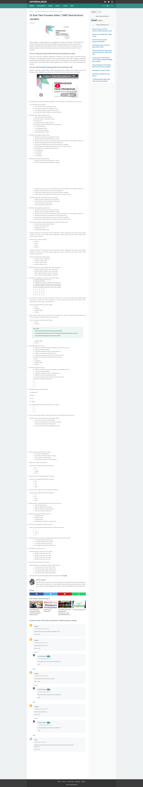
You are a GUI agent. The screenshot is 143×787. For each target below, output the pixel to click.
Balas (35, 634)
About (59, 781)
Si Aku (35, 739)
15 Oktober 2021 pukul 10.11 (44, 691)
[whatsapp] (79, 593)
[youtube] (108, 1)
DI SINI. (65, 575)
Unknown (36, 626)
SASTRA (57, 5)
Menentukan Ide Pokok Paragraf (101, 70)
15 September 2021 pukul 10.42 (41, 628)
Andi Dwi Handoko (42, 656)
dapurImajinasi (38, 2)
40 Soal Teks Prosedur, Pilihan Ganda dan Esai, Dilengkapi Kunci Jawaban (55, 53)
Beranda (31, 5)
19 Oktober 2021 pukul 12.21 (41, 709)
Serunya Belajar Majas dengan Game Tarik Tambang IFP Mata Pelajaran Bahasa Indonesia (56, 333)
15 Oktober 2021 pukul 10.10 (44, 658)
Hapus (38, 634)
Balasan (36, 652)
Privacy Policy (70, 781)
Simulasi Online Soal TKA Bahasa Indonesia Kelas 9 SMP (48, 331)
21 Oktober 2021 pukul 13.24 (44, 725)
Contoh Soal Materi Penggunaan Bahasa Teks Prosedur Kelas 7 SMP (53, 67)
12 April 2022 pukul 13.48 (40, 742)
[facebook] (105, 1)
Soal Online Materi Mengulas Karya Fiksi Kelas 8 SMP (47, 335)
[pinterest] (65, 593)
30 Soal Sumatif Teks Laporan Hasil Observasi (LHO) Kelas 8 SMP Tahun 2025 (102, 52)
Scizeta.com (37, 746)
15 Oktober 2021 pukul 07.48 (41, 642)
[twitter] (51, 593)
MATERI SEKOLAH (41, 5)
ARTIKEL (65, 5)
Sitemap (83, 781)
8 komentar (32, 23)
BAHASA (50, 5)
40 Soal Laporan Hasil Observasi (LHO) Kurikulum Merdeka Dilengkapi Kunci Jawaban (102, 59)
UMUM (71, 5)
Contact (64, 781)
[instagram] (112, 1)
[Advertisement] (57, 175)
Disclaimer (77, 781)
